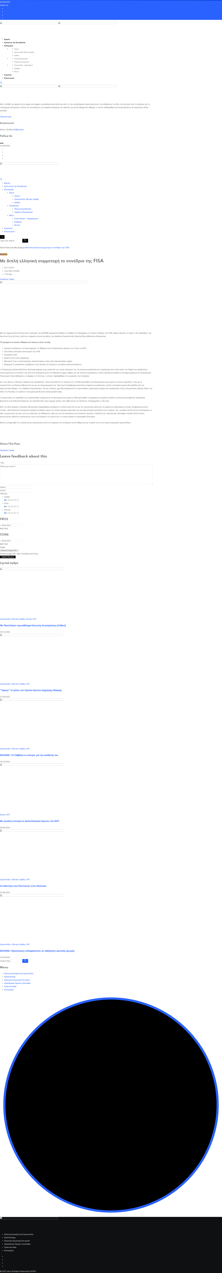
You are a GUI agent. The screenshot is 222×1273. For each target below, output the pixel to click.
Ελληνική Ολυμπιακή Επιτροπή (17, 980)
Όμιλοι (16, 49)
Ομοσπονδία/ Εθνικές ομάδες (24, 52)
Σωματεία (8, 75)
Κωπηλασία (14, 206)
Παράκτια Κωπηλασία (21, 62)
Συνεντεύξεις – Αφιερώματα (23, 65)
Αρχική (7, 39)
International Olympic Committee (17, 983)
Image (2, 547)
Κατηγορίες (8, 46)
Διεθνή (16, 55)
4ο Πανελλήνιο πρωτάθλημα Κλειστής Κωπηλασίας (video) (33, 625)
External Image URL (8, 554)
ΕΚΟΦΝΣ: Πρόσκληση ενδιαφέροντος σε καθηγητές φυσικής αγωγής (37, 951)
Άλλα (11, 215)
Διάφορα (17, 68)
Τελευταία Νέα (10, 986)
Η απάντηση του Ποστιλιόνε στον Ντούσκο (23, 886)
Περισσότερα (5, 117)
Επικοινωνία (9, 78)
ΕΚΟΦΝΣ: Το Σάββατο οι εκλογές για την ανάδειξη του (29, 755)
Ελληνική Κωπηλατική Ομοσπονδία (18, 973)
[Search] (1, 83)
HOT (34, 619)
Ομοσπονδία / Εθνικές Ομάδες (12, 619)
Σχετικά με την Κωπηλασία (14, 43)
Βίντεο (16, 72)
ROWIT (33, 1271)
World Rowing (9, 977)
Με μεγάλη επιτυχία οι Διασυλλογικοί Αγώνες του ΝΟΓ (29, 821)
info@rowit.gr (18, 130)
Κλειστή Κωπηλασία (21, 59)
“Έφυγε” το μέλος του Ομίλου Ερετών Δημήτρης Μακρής (31, 690)
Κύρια (11, 193)
